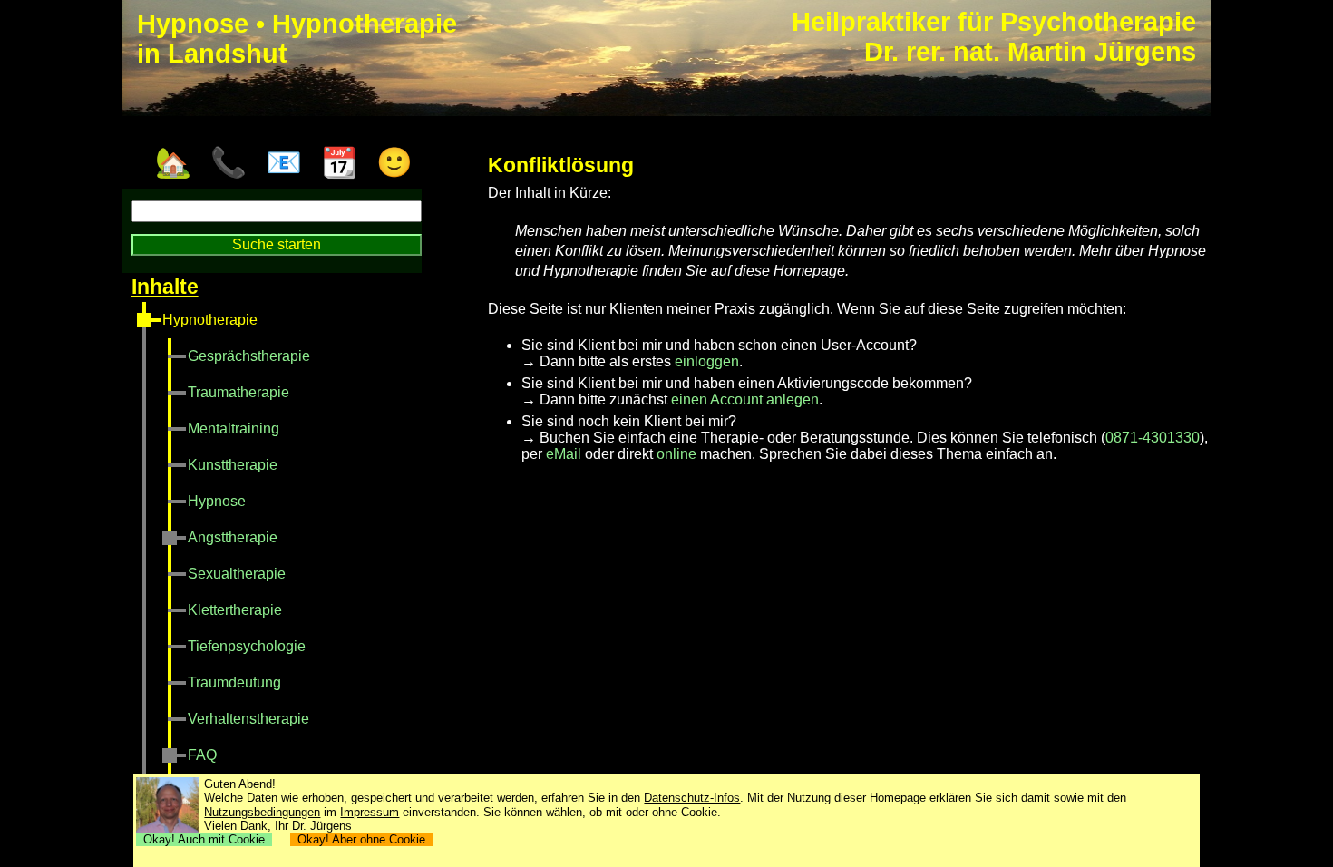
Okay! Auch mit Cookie (204, 839)
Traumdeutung (234, 682)
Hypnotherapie (210, 319)
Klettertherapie (235, 610)
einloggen (707, 361)
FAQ (202, 755)
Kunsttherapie (232, 464)
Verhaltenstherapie (248, 718)
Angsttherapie (232, 537)
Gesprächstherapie (249, 356)
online (676, 454)
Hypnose (217, 501)
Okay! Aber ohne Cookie (361, 839)
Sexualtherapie (237, 573)
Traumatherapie (238, 392)
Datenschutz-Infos (692, 797)
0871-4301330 (1152, 437)
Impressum (369, 812)
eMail (563, 454)
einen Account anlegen (745, 399)
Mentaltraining (233, 428)
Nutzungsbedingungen (262, 812)
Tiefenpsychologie (247, 646)
